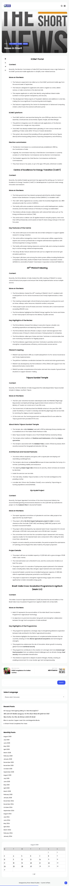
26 (22, 866)
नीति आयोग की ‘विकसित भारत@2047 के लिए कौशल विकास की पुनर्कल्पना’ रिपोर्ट (26, 714)
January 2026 (8, 759)
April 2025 (7, 788)
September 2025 (9, 772)
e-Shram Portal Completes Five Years (15, 723)
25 (14, 866)
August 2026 (7, 736)
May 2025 (7, 785)
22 (49, 863)
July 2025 (6, 778)
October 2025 (8, 769)
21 (39, 863)
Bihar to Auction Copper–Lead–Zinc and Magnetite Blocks (22, 720)
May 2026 (7, 746)
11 (13, 859)
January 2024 (8, 836)
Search (61, 682)
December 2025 (9, 762)
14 (40, 859)
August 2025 (7, 775)
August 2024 (8, 814)
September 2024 (9, 810)
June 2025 (7, 781)
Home (5, 43)
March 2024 (7, 830)
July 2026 (6, 740)
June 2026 (7, 743)
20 (31, 863)
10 (4, 859)
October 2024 (8, 807)
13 (30, 859)
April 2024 (7, 827)
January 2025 (8, 798)
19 (22, 863)
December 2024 (9, 801)
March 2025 (7, 791)
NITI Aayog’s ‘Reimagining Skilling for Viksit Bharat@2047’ (21, 711)
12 (22, 859)
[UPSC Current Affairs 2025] (7, 5)
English (25, 43)
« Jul (34, 874)
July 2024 (7, 817)
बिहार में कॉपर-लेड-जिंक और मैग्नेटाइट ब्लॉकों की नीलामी (19, 717)
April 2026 (7, 749)
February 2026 (8, 756)
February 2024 (8, 833)
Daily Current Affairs (16, 43)
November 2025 (8, 765)
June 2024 (7, 820)
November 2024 (9, 804)
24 (5, 866)
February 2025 (8, 794)
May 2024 (7, 823)
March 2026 (7, 753)
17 (4, 863)
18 (13, 863)
